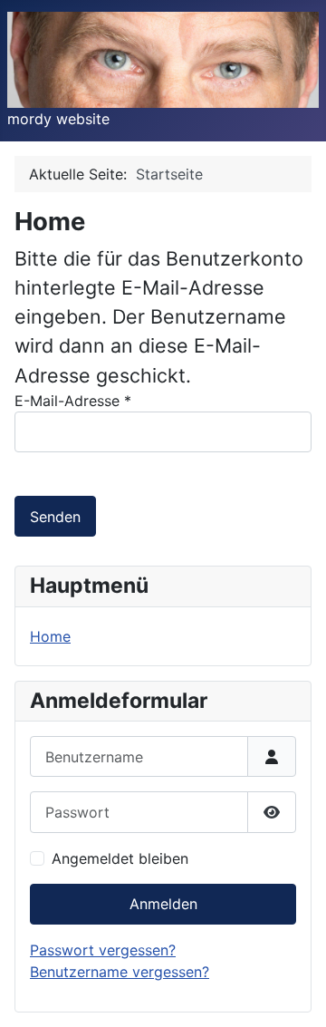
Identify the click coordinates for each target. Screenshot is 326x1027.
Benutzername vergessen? (119, 972)
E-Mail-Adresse (72, 401)
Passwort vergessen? (103, 950)
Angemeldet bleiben (120, 858)
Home (50, 636)
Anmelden (163, 904)
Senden (55, 517)
